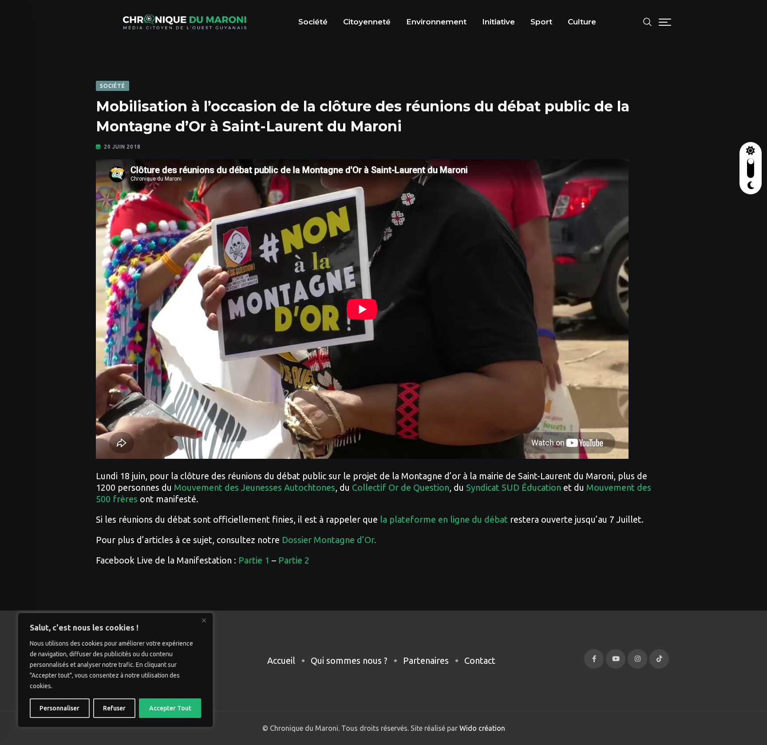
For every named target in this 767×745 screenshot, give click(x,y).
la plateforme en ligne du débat (444, 519)
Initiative (498, 21)
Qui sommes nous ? (349, 660)
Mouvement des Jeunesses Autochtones (254, 487)
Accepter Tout (170, 708)
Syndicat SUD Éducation (513, 487)
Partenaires (426, 660)
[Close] (203, 620)
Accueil (281, 660)
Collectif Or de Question (400, 487)
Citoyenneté (367, 21)
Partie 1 (253, 560)
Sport (541, 21)
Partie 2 (293, 560)
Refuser (114, 708)
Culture (582, 21)
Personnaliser (59, 708)
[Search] (647, 21)
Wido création (481, 728)
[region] (115, 670)
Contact (479, 660)
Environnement (436, 21)
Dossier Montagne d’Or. (329, 540)
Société (313, 21)
